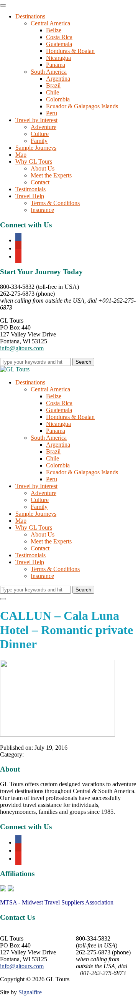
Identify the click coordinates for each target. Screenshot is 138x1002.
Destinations (30, 16)
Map (20, 154)
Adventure (43, 127)
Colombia (58, 99)
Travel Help (29, 196)
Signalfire (30, 992)
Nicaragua (58, 58)
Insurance (42, 210)
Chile (52, 92)
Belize (53, 30)
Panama (55, 64)
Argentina (58, 78)
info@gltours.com (22, 348)
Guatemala (59, 44)
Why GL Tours (33, 161)
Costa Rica (59, 37)
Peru (51, 113)
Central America (50, 23)
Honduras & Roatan (70, 51)
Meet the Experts (51, 175)
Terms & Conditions (55, 203)
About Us (42, 168)
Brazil (53, 85)
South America (49, 71)
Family (39, 140)
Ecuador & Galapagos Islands (82, 106)
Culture (40, 134)
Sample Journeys (35, 147)
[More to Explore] (15, 369)
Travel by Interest (36, 120)
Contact (40, 182)
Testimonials (30, 189)
